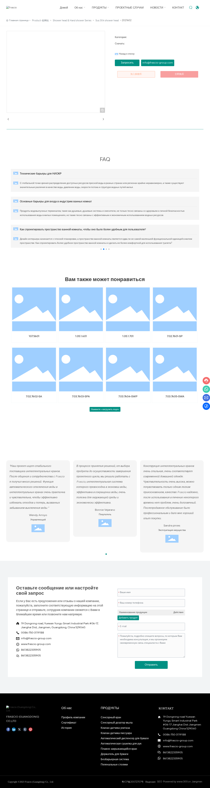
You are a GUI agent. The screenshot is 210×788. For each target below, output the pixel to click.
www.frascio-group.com (36, 644)
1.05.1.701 (128, 336)
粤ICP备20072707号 (133, 782)
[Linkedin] (14, 729)
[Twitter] (19, 729)
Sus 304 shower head (107, 20)
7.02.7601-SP (175, 336)
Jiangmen (197, 782)
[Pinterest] (30, 729)
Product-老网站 (40, 20)
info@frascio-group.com (36, 638)
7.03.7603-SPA (81, 396)
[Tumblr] (25, 729)
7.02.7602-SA (34, 396)
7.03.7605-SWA (175, 396)
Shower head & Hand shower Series (72, 20)
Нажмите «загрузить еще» (105, 409)
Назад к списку (127, 54)
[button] (101, 249)
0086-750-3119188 (32, 633)
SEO (159, 782)
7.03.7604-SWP (127, 396)
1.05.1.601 (81, 336)
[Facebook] (8, 729)
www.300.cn (184, 782)
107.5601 (34, 336)
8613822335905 (31, 650)
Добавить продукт (128, 618)
